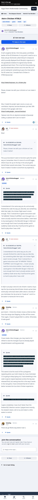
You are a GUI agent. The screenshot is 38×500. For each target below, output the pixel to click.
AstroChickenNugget (10, 30)
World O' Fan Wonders (16, 32)
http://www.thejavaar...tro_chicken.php (13, 82)
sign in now (10, 444)
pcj (7, 128)
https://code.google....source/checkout (13, 111)
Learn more (3, 3)
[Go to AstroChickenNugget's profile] (2, 31)
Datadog (8, 307)
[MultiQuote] (2, 122)
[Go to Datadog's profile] (3, 308)
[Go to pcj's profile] (3, 129)
